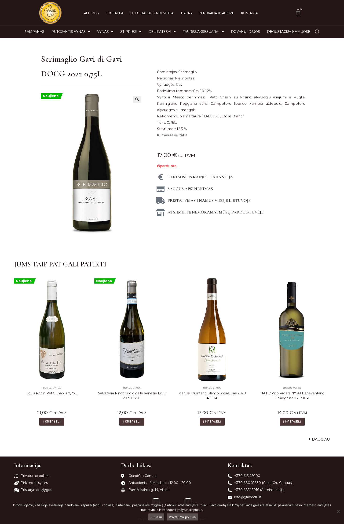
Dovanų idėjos (245, 32)
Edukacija (114, 13)
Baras (186, 13)
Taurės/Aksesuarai (201, 32)
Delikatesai (159, 32)
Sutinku (156, 517)
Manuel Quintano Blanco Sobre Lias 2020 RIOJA (212, 395)
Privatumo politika (182, 517)
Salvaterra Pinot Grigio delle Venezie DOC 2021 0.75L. (132, 395)
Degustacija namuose (288, 32)
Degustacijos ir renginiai (152, 13)
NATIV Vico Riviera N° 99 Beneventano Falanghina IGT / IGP (292, 395)
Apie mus (91, 13)
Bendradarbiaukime (216, 13)
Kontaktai (249, 13)
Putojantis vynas (68, 32)
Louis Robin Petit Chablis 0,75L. (51, 393)
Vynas (103, 32)
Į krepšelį (52, 421)
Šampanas (34, 32)
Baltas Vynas (52, 387)
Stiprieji (128, 32)
